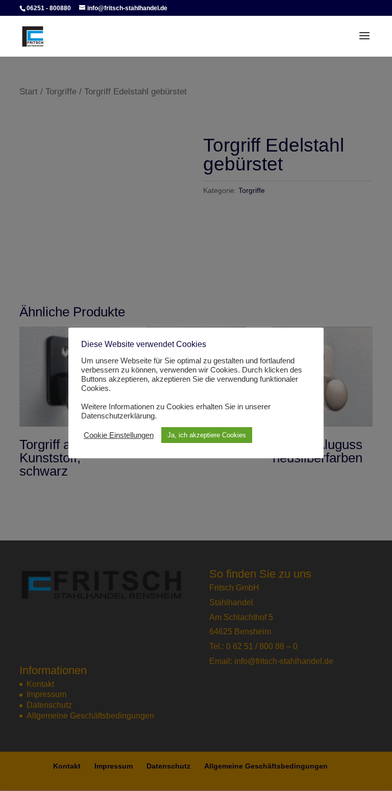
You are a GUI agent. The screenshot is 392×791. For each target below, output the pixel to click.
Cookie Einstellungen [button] (119, 435)
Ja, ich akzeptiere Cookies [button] (206, 435)
